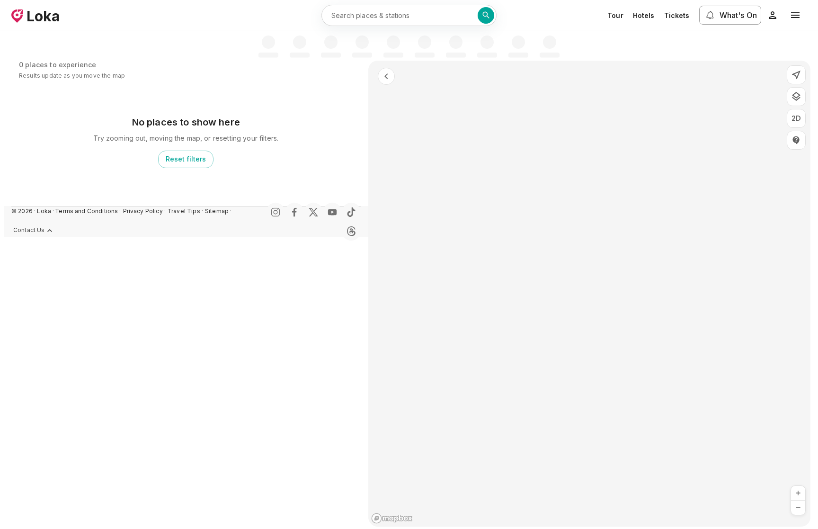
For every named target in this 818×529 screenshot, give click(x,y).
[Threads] (351, 231)
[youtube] (332, 212)
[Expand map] (386, 76)
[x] (313, 212)
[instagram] (275, 212)
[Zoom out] (798, 508)
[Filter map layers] (796, 96)
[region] (589, 294)
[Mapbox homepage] (392, 518)
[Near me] (796, 74)
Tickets (677, 15)
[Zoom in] (798, 493)
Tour (615, 15)
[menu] (795, 15)
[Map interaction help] (796, 140)
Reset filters (186, 159)
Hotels (644, 15)
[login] (772, 15)
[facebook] (294, 212)
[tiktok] (351, 212)
